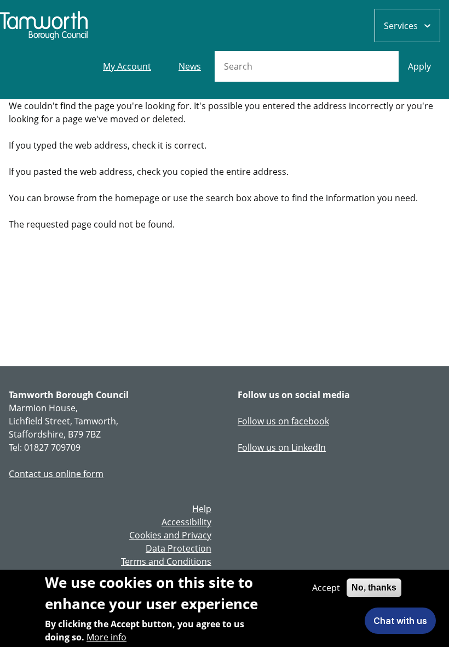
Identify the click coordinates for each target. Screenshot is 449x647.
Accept (326, 588)
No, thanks (374, 587)
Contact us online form (56, 474)
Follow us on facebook (283, 421)
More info (106, 637)
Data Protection (178, 548)
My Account (127, 66)
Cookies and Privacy (170, 535)
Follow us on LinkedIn (282, 447)
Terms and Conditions (166, 561)
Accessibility (186, 522)
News (190, 66)
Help (201, 509)
